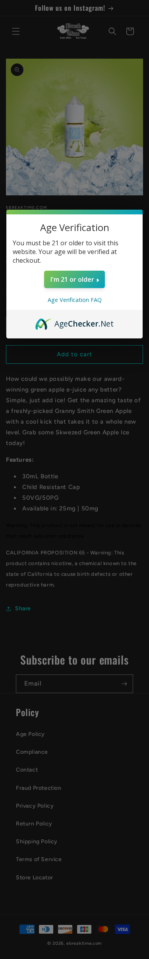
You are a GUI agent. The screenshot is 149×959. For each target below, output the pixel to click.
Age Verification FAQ (75, 300)
